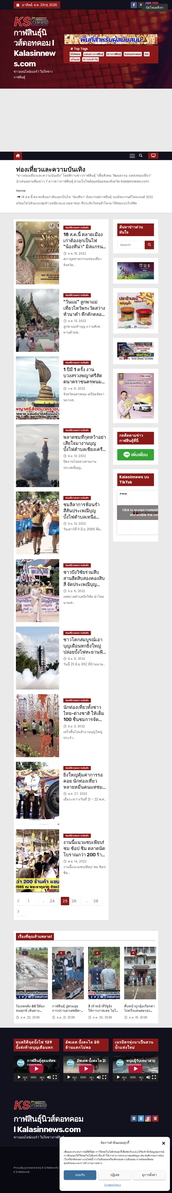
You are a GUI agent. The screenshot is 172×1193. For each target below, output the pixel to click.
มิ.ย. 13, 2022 (77, 456)
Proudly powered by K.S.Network (36, 1168)
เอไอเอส (74, 59)
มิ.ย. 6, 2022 (76, 591)
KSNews (75, 54)
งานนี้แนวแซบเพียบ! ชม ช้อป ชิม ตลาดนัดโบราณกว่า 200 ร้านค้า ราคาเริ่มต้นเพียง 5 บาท (84, 855)
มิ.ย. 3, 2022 (76, 726)
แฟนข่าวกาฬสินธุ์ (93, 54)
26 (74, 901)
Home (21, 190)
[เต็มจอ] (55, 1077)
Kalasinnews (133, 54)
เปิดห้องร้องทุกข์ (25, 953)
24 (52, 901)
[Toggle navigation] (132, 155)
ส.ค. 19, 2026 (138, 1017)
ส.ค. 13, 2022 (77, 321)
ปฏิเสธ (114, 1175)
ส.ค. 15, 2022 (77, 253)
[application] (36, 1068)
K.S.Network (22, 1172)
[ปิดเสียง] (49, 1077)
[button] (164, 1143)
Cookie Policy (112, 1185)
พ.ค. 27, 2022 (77, 794)
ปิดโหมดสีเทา (155, 7)
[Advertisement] (86, 120)
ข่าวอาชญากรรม (97, 953)
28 (96, 901)
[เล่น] (19, 1077)
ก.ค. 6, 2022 (76, 388)
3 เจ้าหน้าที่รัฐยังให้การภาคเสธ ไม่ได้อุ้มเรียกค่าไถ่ (103, 1010)
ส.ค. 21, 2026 (66, 1017)
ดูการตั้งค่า (149, 1175)
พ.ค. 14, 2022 (77, 861)
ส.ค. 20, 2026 (102, 1017)
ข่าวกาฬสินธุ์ (114, 54)
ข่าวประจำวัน (90, 59)
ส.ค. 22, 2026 (30, 1017)
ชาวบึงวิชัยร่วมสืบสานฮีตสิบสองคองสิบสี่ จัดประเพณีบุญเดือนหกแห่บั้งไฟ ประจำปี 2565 (84, 584)
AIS (147, 54)
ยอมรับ (80, 1175)
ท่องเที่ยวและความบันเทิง (77, 227)
